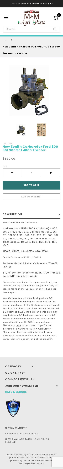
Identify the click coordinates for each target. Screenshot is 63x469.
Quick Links (14, 373)
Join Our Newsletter (21, 386)
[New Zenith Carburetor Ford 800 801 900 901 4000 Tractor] (31, 92)
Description (12, 214)
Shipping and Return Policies (21, 433)
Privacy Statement (16, 428)
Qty (5, 166)
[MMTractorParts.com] (31, 17)
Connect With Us (18, 379)
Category (13, 366)
